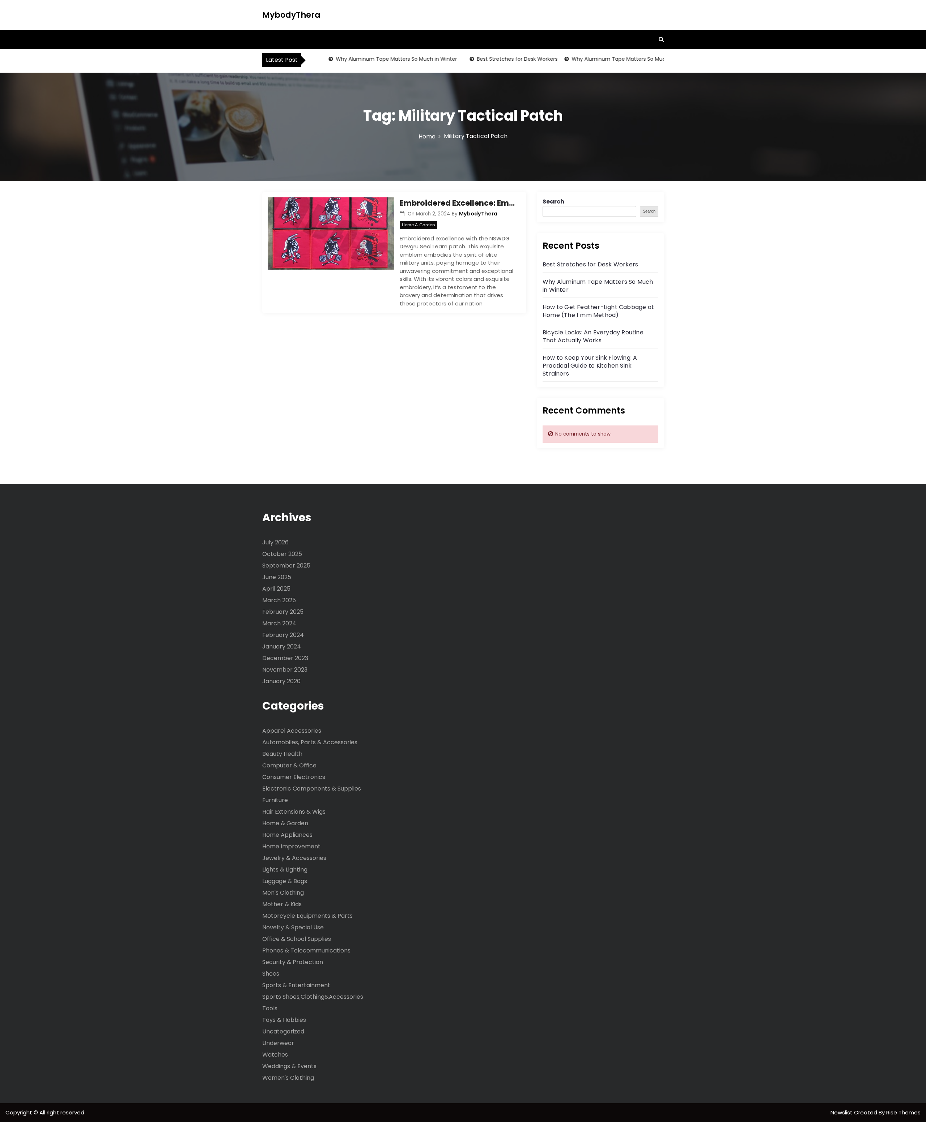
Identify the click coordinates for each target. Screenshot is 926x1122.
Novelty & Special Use (293, 927)
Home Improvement (291, 846)
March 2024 (279, 623)
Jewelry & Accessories (294, 858)
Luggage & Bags (284, 881)
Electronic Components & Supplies (311, 788)
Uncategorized (283, 1031)
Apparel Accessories (291, 731)
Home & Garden (418, 225)
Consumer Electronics (293, 777)
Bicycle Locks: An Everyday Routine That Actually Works (593, 336)
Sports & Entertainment (296, 985)
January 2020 (281, 681)
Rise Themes (903, 1112)
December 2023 (285, 658)
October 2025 (282, 554)
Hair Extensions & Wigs (294, 812)
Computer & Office (289, 765)
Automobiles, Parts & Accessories (309, 742)
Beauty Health (282, 754)
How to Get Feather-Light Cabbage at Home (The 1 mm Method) (598, 311)
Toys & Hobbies (284, 1020)
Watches (275, 1054)
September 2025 (286, 565)
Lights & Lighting (284, 869)
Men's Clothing (283, 892)
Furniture (275, 800)
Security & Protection (292, 962)
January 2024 (281, 646)
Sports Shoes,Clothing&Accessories (312, 997)
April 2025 (276, 588)
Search (553, 201)
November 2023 (284, 669)
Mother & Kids (282, 904)
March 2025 (279, 600)
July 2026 (275, 542)
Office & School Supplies (296, 939)
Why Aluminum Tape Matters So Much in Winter (380, 59)
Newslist (842, 1112)
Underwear (278, 1043)
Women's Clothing (288, 1078)
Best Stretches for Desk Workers (501, 59)
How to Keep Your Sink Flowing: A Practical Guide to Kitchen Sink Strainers (590, 366)
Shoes (270, 973)
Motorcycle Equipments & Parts (307, 916)
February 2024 (283, 635)
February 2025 (282, 612)
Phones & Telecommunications (306, 950)
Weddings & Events (289, 1066)
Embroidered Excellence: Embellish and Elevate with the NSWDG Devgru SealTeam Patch (457, 203)
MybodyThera (291, 15)
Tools (269, 1008)
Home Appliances (287, 835)
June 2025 (276, 577)
